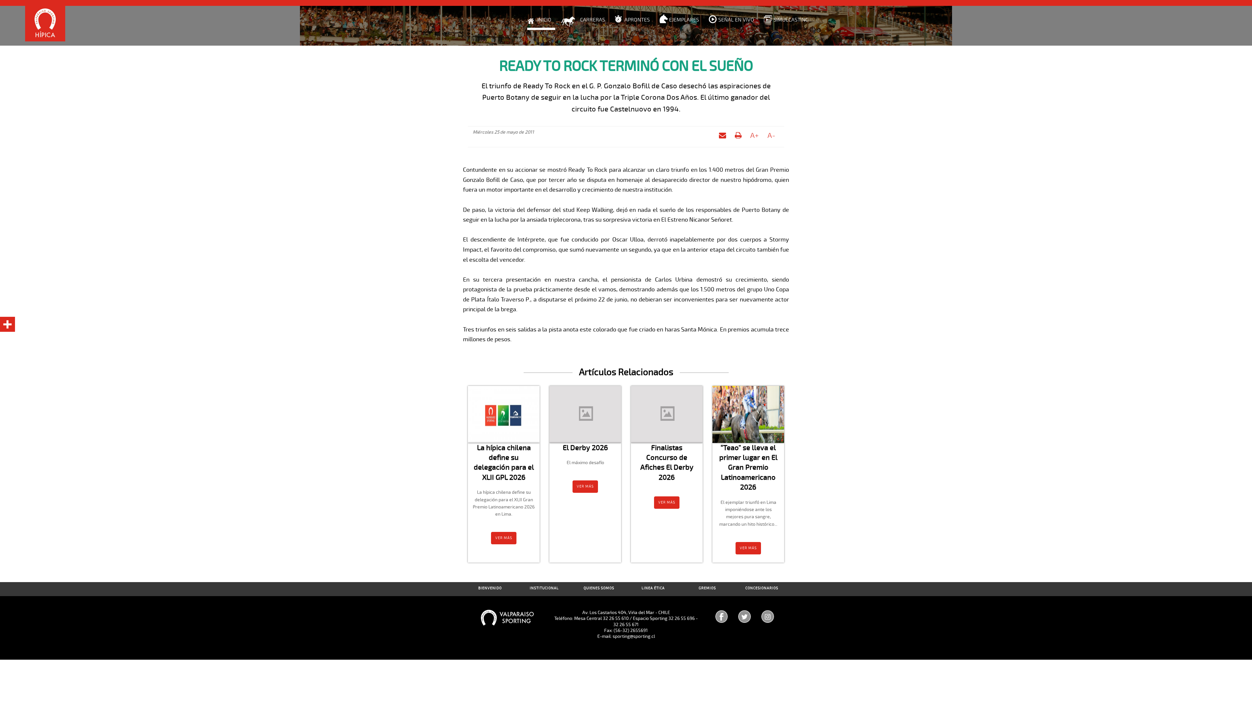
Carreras (592, 20)
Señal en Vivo (736, 20)
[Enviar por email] (722, 136)
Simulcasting (791, 20)
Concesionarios (761, 588)
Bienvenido (490, 588)
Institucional (544, 588)
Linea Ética (653, 588)
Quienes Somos (599, 588)
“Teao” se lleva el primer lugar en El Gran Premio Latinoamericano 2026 (748, 467)
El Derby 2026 (585, 447)
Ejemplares (684, 20)
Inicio (544, 20)
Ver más (503, 538)
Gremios (707, 588)
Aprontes (637, 20)
